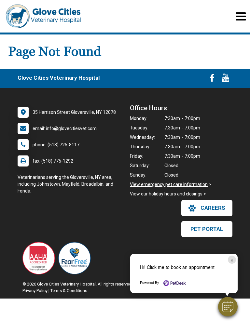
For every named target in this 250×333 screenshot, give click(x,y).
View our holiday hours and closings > (168, 193)
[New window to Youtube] (225, 79)
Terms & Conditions (68, 290)
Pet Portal (206, 229)
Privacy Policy (35, 290)
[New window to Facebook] (212, 79)
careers (213, 208)
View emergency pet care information (169, 184)
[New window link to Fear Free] (76, 258)
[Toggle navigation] (240, 16)
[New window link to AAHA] (40, 258)
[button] (228, 306)
